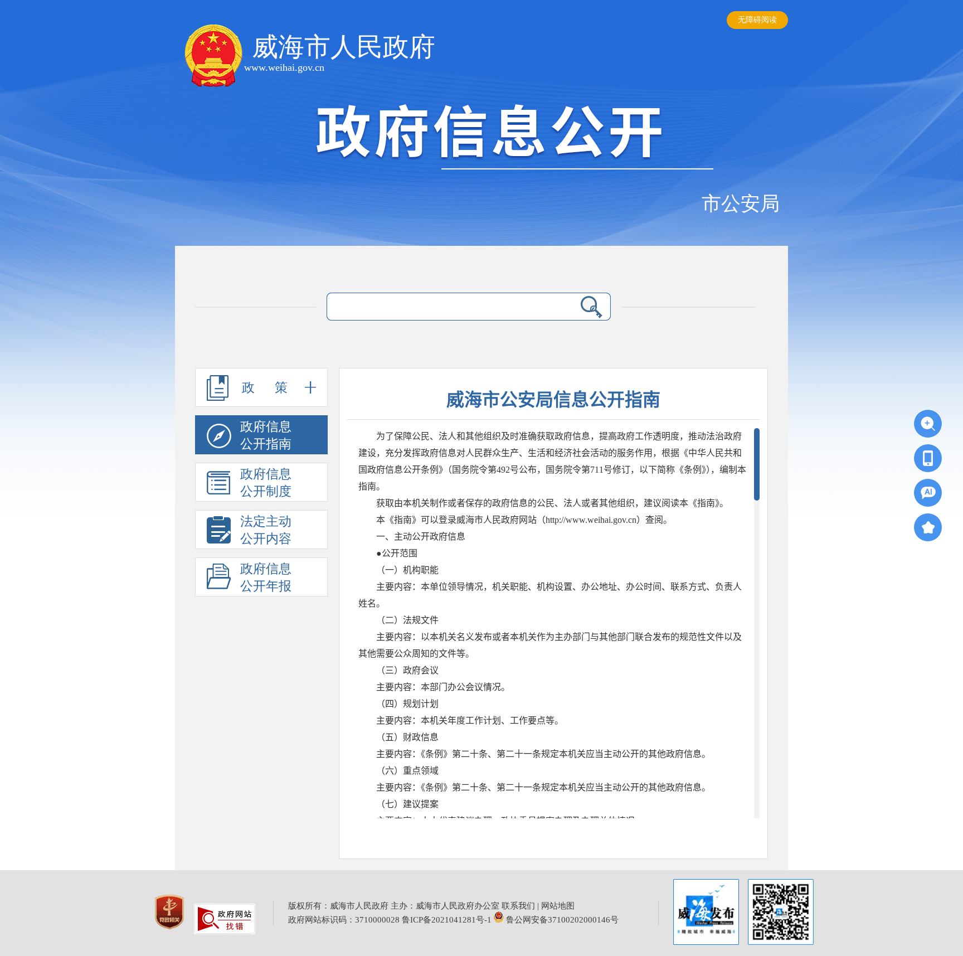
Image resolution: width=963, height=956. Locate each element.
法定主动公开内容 (265, 530)
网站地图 (558, 905)
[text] (446, 307)
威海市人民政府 (343, 46)
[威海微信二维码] (781, 912)
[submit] (591, 307)
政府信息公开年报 (265, 577)
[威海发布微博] (706, 913)
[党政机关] (170, 931)
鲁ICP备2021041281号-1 (447, 919)
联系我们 (518, 905)
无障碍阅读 (757, 20)
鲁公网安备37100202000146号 (561, 919)
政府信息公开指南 (265, 435)
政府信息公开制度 (265, 482)
